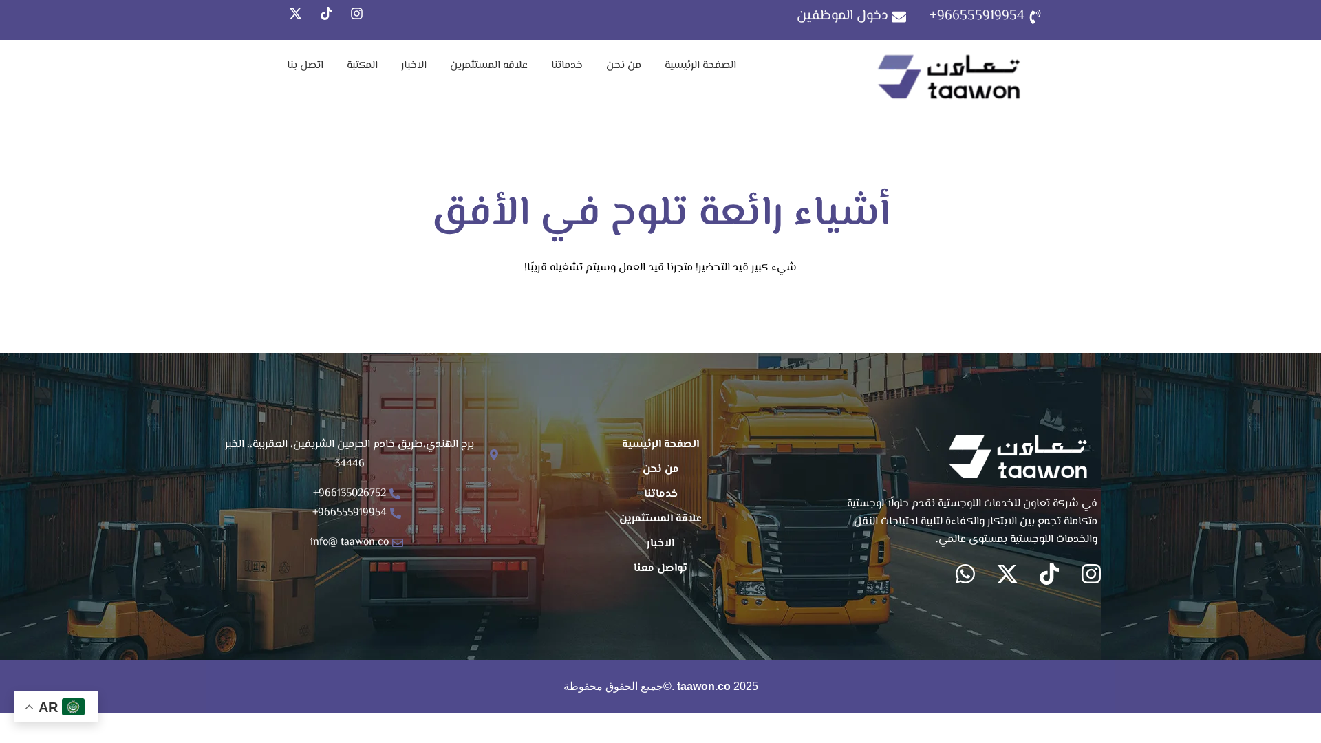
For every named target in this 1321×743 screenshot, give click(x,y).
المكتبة (362, 65)
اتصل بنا (305, 65)
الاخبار (414, 65)
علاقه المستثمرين (489, 65)
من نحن (623, 65)
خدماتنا (567, 65)
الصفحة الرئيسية (700, 65)
